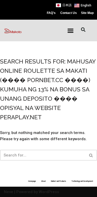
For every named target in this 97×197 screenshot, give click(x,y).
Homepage (32, 181)
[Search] (91, 155)
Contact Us (68, 13)
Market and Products (58, 181)
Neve (8, 192)
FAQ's (51, 13)
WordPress (49, 192)
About (43, 181)
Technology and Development (82, 181)
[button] (70, 31)
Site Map (87, 13)
